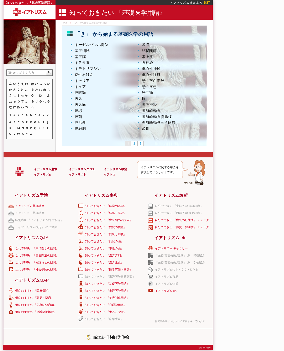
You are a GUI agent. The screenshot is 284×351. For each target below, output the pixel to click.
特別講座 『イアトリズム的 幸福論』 (39, 220)
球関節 (80, 92)
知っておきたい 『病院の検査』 (106, 227)
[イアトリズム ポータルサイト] (190, 2)
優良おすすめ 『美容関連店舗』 (36, 304)
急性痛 (147, 92)
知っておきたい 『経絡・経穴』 (106, 212)
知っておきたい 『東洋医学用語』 (107, 290)
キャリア (82, 80)
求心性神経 (151, 68)
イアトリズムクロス (82, 169)
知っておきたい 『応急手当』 (104, 319)
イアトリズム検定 (115, 169)
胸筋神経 (149, 104)
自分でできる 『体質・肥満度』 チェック (182, 227)
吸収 (145, 44)
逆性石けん (84, 74)
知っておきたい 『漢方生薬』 (104, 262)
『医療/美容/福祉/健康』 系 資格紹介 (180, 255)
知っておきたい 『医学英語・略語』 (108, 269)
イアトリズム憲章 (45, 169)
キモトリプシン (88, 68)
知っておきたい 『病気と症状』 (106, 234)
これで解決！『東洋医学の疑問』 (37, 248)
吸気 (78, 98)
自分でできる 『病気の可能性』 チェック (182, 220)
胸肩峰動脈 (151, 110)
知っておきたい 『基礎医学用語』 (29, 3)
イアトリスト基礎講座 (29, 212)
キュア (80, 86)
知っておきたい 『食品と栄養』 (106, 311)
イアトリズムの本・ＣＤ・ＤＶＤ (177, 269)
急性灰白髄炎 (153, 80)
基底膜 (80, 56)
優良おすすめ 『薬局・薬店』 (34, 297)
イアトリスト (77, 174)
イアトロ (109, 174)
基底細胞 (82, 50)
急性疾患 (149, 86)
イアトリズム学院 (31, 195)
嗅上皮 (147, 56)
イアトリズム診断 (171, 195)
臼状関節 (149, 50)
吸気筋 (80, 104)
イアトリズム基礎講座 (29, 205)
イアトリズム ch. (166, 290)
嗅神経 (147, 62)
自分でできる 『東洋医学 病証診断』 (179, 205)
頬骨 (145, 128)
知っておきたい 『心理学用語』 (106, 304)
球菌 (78, 116)
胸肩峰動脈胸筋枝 (157, 116)
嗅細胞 (80, 128)
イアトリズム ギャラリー (171, 248)
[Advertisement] (248, 62)
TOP (65, 22)
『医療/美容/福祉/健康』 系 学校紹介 (180, 262)
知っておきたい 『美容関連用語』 (107, 297)
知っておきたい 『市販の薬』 (104, 248)
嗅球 (78, 110)
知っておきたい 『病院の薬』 (104, 241)
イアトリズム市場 (166, 276)
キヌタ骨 (82, 62)
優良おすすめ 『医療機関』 (33, 290)
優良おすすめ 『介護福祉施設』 (36, 311)
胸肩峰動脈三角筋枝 (158, 122)
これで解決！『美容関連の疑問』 (37, 255)
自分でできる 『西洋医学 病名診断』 (179, 212)
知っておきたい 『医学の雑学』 (106, 205)
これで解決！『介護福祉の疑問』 (37, 262)
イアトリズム (42, 174)
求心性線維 (151, 74)
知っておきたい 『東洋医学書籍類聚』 (110, 276)
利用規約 (205, 348)
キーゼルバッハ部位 (91, 44)
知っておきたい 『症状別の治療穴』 (108, 220)
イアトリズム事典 (101, 195)
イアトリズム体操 (166, 283)
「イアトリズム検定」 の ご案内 (36, 227)
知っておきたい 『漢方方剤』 (104, 255)
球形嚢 (80, 122)
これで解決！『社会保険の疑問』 (37, 269)
